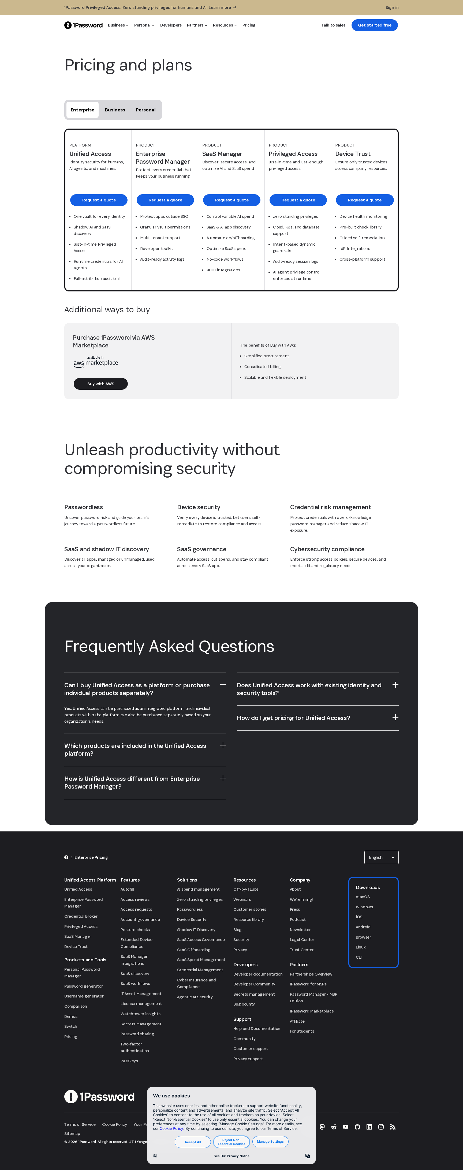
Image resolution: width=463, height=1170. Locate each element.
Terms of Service (80, 1124)
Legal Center (302, 939)
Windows (364, 907)
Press (295, 909)
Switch (70, 1026)
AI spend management (198, 889)
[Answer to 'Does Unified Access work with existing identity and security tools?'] (395, 684)
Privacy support (248, 1059)
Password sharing (137, 1034)
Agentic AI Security (195, 997)
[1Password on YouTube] (345, 1127)
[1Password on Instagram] (381, 1127)
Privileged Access (81, 926)
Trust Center (302, 949)
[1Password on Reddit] (334, 1127)
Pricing (70, 1036)
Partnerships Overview (311, 974)
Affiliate (297, 1021)
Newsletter (300, 929)
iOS (359, 917)
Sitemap (72, 1133)
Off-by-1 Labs (246, 889)
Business (115, 110)
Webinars (242, 899)
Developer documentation (258, 974)
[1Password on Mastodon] (322, 1127)
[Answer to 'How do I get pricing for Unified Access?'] (395, 717)
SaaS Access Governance (201, 939)
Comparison (75, 1006)
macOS (362, 896)
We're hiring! (301, 899)
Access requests (136, 909)
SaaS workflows (135, 983)
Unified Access (78, 889)
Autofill (127, 889)
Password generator (83, 986)
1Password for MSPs (308, 984)
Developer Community (254, 984)
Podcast (298, 919)
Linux (360, 947)
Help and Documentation (256, 1028)
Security (241, 939)
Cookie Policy (114, 1124)
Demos (70, 1016)
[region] (145, 719)
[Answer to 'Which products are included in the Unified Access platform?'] (223, 745)
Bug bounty (244, 1004)
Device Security (191, 919)
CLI (359, 957)
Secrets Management (141, 1024)
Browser (363, 937)
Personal (146, 110)
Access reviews (135, 899)
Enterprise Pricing (91, 857)
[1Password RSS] (392, 1127)
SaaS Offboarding (194, 949)
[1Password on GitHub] (357, 1127)
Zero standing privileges (200, 899)
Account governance (140, 919)
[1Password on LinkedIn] (369, 1127)
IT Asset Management (141, 993)
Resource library (248, 919)
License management (141, 1003)
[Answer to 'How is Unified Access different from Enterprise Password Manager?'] (223, 778)
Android (363, 927)
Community (244, 1038)
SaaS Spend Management (201, 959)
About (295, 889)
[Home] (66, 857)
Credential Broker (81, 916)
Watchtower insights (140, 1014)
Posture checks (135, 929)
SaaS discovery (135, 973)
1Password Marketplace (312, 1011)
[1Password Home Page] (83, 25)
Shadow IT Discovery (196, 929)
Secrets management (254, 994)
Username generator (83, 996)
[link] (374, 25)
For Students (302, 1031)
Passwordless (190, 909)
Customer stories (249, 909)
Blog (237, 929)
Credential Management (200, 970)
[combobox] (381, 857)
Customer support (250, 1048)
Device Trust (76, 946)
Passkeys (129, 1061)
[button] (381, 857)
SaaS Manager (77, 936)
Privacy (240, 949)
